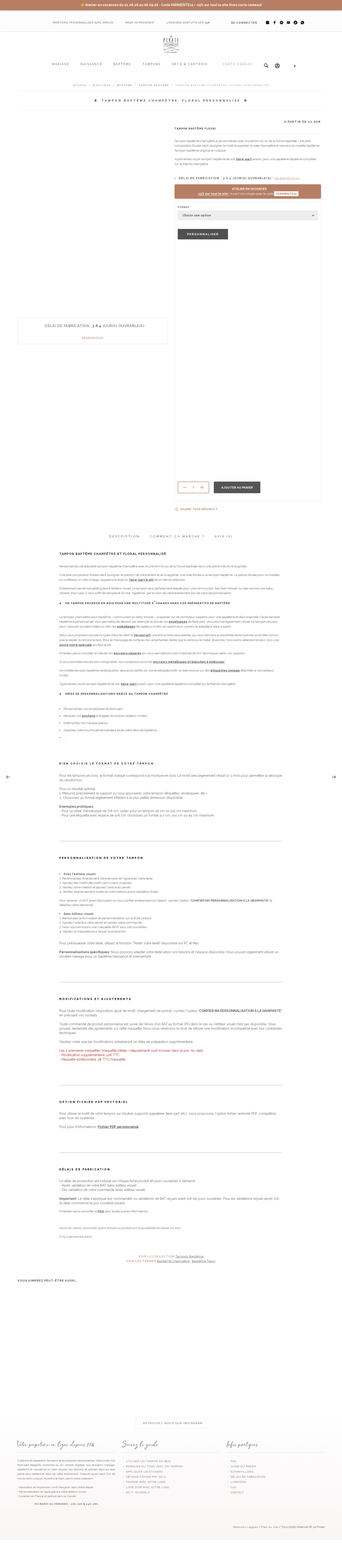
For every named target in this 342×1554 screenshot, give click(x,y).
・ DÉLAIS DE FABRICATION (246, 1476)
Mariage (60, 64)
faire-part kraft (141, 580)
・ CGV (231, 1487)
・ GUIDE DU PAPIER (241, 1466)
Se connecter (244, 22)
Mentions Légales (245, 1527)
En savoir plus (92, 337)
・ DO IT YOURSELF (136, 1492)
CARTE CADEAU (238, 64)
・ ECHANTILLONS (240, 1471)
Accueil (80, 85)
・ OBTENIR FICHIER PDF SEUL (144, 1476)
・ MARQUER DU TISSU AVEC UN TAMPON (152, 1466)
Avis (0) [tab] (224, 536)
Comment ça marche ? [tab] (177, 536)
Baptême (122, 64)
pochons (88, 715)
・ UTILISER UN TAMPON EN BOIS (146, 1461)
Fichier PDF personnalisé (118, 1127)
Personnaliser (203, 234)
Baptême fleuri (204, 1261)
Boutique (102, 85)
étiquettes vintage (225, 670)
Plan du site (269, 1527)
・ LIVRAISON (236, 1482)
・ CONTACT (235, 1492)
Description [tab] (124, 536)
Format (184, 207)
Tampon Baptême (153, 85)
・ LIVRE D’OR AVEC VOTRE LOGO (145, 1487)
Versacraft (142, 635)
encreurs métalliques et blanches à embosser (189, 662)
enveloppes (178, 621)
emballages (126, 626)
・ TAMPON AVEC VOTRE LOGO (144, 1482)
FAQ (101, 1211)
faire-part (244, 159)
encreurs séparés (127, 653)
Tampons (151, 64)
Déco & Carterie (189, 64)
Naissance (91, 64)
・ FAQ (231, 1461)
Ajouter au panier (237, 487)
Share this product (199, 509)
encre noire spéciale (75, 645)
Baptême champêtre (173, 1261)
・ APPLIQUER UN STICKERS (142, 1471)
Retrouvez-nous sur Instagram (172, 1423)
